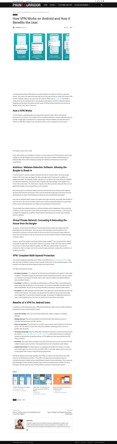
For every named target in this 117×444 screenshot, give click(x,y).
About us (77, 442)
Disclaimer (90, 442)
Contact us (83, 442)
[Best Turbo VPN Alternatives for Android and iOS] (62, 379)
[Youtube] (103, 1)
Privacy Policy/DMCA (99, 442)
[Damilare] (14, 27)
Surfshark (58, 98)
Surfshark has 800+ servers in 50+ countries (34, 334)
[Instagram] (97, 1)
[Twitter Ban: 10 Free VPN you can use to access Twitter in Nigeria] (42, 379)
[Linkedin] (27, 429)
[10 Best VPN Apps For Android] (22, 379)
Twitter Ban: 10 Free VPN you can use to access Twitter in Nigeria (41, 388)
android (19, 399)
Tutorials (19, 12)
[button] (101, 5)
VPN (30, 273)
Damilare (18, 27)
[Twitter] (99, 1)
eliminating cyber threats (60, 260)
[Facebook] (95, 1)
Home (14, 12)
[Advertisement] (42, 80)
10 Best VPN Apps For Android (21, 387)
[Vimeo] (101, 1)
